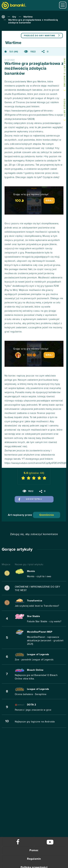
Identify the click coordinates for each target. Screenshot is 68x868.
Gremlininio (46, 515)
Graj (49, 200)
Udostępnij (34, 499)
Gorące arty (64, 108)
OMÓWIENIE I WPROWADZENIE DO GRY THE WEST (37, 589)
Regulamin (34, 858)
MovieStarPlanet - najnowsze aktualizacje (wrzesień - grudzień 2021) (45, 640)
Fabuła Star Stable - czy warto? (44, 621)
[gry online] (14, 6)
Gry (14, 17)
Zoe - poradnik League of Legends (34, 659)
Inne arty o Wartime (64, 72)
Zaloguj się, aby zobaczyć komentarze (34, 534)
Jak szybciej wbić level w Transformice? (37, 606)
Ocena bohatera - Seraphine (31, 694)
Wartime (28, 17)
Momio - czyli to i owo (39, 576)
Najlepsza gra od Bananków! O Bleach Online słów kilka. (36, 677)
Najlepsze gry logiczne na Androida (35, 722)
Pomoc (33, 850)
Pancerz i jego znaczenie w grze (33, 710)
